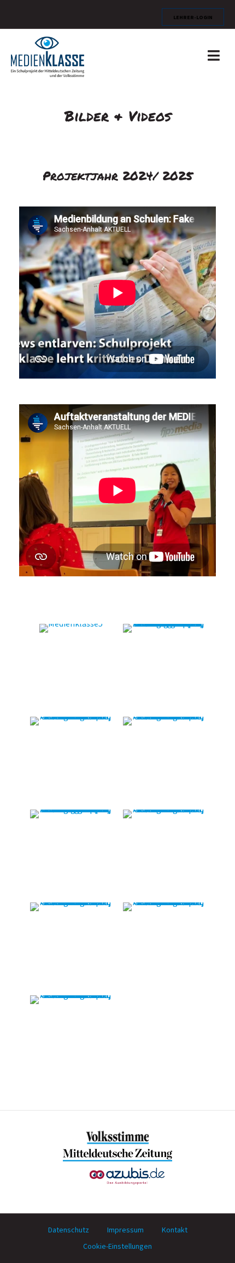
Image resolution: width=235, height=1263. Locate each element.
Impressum (125, 1230)
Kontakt (174, 1230)
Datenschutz (68, 1230)
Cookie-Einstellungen (117, 1246)
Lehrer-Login (193, 16)
